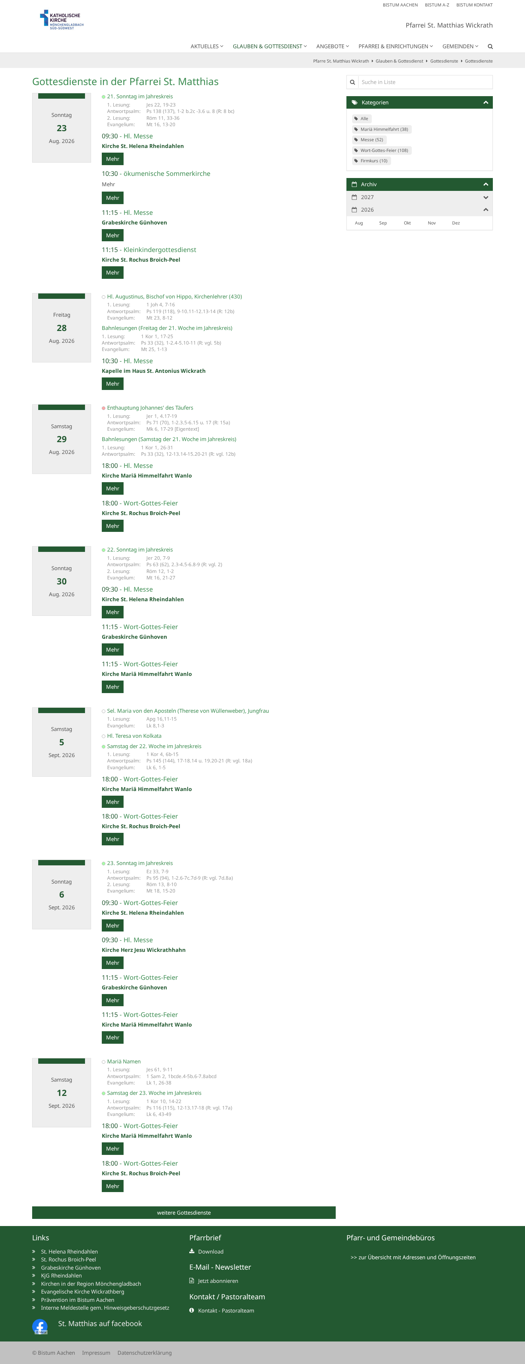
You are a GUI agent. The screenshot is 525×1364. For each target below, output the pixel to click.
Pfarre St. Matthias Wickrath (341, 61)
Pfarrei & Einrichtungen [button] (393, 46)
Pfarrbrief (205, 1237)
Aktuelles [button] (205, 46)
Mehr (112, 158)
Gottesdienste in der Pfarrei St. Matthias (125, 81)
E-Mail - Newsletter (220, 1266)
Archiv (369, 184)
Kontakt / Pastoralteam (227, 1296)
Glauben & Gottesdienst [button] (267, 46)
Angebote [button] (330, 46)
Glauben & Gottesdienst (399, 61)
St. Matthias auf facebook (100, 1323)
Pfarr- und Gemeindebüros (390, 1237)
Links (40, 1237)
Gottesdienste (444, 61)
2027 (367, 197)
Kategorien (375, 102)
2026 (367, 209)
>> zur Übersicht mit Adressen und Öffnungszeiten (413, 1257)
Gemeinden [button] (458, 46)
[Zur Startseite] (66, 21)
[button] (486, 48)
